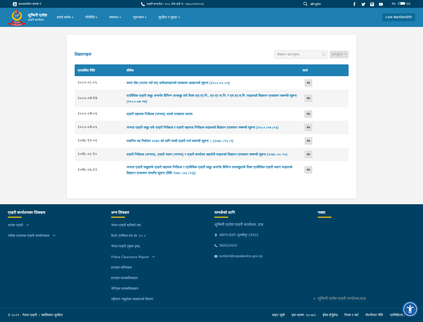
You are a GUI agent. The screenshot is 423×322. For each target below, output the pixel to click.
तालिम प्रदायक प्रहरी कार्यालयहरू (28, 236)
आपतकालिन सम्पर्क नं (29, 4)
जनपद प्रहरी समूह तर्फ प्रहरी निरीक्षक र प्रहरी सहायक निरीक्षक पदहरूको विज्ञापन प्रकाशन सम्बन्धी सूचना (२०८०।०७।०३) (203, 127)
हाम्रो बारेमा (63, 17)
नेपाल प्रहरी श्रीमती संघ (126, 225)
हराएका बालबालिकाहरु (124, 278)
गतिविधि (90, 17)
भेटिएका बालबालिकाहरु (125, 288)
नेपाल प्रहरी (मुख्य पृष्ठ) (125, 246)
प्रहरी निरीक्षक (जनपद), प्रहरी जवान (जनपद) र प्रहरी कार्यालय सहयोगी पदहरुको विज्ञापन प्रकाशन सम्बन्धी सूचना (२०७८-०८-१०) (207, 154)
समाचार (113, 17)
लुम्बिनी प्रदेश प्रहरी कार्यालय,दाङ (342, 298)
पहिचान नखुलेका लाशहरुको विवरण (132, 299)
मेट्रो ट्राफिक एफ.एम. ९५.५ (128, 236)
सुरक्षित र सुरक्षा (167, 17)
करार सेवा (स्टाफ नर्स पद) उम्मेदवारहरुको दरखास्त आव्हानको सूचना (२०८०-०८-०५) (178, 83)
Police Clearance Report (130, 257)
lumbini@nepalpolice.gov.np (240, 256)
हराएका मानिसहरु (121, 267)
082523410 (227, 245)
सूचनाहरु (138, 17)
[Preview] (308, 83)
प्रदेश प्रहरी (15, 225)
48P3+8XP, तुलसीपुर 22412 (238, 235)
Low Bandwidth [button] (399, 17)
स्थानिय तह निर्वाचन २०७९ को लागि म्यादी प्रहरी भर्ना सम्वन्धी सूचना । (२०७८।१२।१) (180, 141)
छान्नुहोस (337, 54)
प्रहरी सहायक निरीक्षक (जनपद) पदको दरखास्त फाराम (159, 114)
